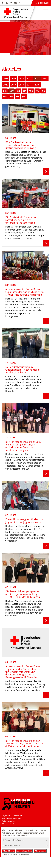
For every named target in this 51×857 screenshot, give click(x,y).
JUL (37, 91)
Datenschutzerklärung (12, 854)
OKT (18, 91)
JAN (23, 96)
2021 (44, 78)
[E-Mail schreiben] (16, 2)
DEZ (5, 91)
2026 (5, 78)
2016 (37, 84)
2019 (13, 84)
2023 (29, 78)
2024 (21, 78)
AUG (31, 91)
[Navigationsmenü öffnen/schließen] (45, 12)
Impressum (25, 854)
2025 (13, 78)
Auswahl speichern (24, 851)
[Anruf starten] (20, 2)
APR (11, 96)
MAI (5, 96)
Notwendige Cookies (14, 840)
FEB (17, 96)
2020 (5, 84)
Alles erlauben (40, 851)
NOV (11, 91)
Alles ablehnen (8, 851)
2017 (29, 84)
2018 (21, 84)
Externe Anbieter (12, 845)
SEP (24, 91)
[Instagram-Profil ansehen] (7, 2)
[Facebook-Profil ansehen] (2, 2)
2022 (37, 78)
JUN (43, 91)
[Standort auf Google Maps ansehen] (11, 2)
